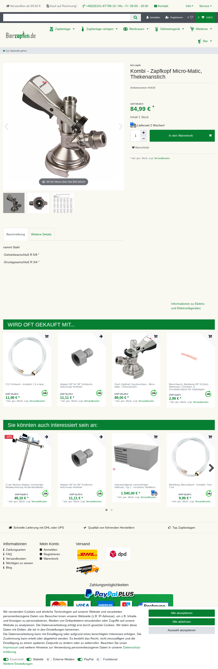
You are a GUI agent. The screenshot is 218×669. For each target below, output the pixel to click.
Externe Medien (64, 659)
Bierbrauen (137, 29)
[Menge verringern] (143, 139)
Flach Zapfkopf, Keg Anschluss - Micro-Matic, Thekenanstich (135, 385)
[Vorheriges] (6, 127)
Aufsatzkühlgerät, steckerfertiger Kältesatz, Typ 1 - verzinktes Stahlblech (135, 485)
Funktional (110, 659)
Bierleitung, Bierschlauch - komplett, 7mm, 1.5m (190, 485)
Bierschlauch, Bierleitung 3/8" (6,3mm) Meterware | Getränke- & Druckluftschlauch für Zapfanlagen (188, 387)
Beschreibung (15, 234)
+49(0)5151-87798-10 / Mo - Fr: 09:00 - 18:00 (116, 6)
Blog (9, 567)
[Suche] (135, 17)
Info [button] (188, 6)
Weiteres (202, 29)
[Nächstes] (120, 127)
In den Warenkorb (181, 135)
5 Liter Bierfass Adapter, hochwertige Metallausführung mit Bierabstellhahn (24, 485)
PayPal (88, 659)
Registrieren (52, 554)
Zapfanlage (63, 29)
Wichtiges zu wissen (19, 563)
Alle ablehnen (181, 621)
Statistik (38, 659)
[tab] (15, 234)
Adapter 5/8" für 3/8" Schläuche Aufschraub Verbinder (76, 385)
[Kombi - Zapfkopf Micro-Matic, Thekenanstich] (13, 203)
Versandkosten (161, 158)
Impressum (10, 647)
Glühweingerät (170, 29)
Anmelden (50, 549)
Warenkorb (51, 558)
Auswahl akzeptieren (182, 630)
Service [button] (204, 6)
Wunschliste (142, 147)
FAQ (9, 554)
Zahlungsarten (16, 549)
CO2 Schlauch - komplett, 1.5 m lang (24, 384)
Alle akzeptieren (181, 613)
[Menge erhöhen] (143, 133)
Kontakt (162, 6)
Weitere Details (41, 234)
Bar (206, 41)
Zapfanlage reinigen (100, 29)
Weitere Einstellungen (18, 663)
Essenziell (16, 659)
